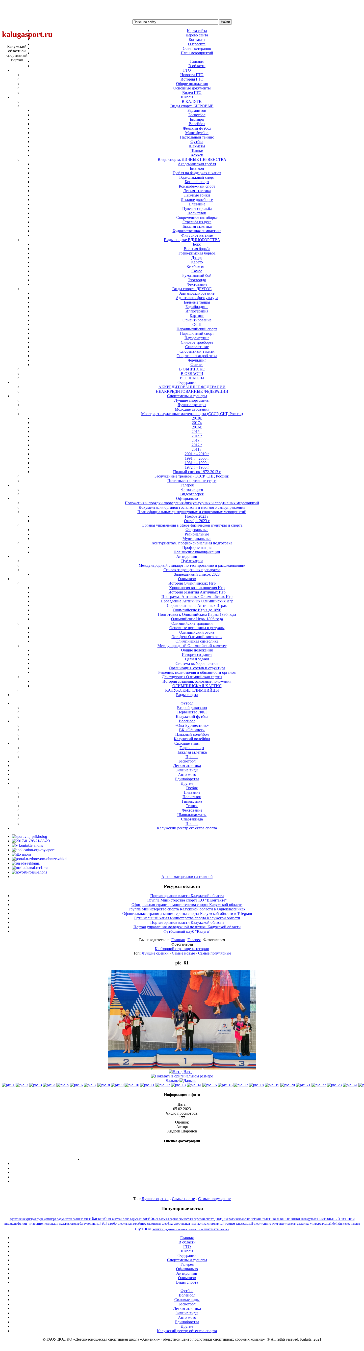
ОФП (197, 324)
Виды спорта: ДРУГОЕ (192, 289)
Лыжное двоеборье (197, 199)
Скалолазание (197, 347)
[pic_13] (178, 1085)
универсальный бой (324, 1223)
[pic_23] (334, 1085)
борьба (134, 1218)
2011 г (197, 449)
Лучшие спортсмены (191, 400)
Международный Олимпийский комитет (192, 646)
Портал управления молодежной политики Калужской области (187, 927)
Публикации (192, 561)
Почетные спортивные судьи (191, 480)
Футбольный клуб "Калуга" (186, 931)
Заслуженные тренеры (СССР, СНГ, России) (192, 476)
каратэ (230, 1219)
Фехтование (197, 284)
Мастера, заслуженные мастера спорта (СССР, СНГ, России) (192, 414)
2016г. (197, 427)
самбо (113, 1223)
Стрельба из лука (196, 222)
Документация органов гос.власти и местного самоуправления (192, 507)
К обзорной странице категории (182, 949)
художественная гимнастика (184, 1229)
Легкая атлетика (197, 191)
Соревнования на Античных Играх (197, 605)
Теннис (192, 806)
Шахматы (197, 146)
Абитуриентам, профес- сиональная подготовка (192, 543)
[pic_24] (350, 1085)
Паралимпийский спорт (197, 329)
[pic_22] (319, 1085)
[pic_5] (62, 1085)
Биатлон (197, 168)
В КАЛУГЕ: (192, 101)
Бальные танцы (197, 302)
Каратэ (197, 262)
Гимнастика (192, 801)
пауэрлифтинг (16, 1223)
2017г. (197, 423)
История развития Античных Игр (197, 592)
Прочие (191, 757)
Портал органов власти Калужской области (187, 896)
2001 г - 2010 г (197, 454)
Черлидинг (197, 360)
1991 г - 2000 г (197, 458)
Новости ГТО (192, 75)
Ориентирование (196, 320)
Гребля (192, 788)
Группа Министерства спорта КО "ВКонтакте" (187, 900)
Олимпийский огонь (196, 632)
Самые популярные (214, 953)
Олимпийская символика (197, 641)
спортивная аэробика (160, 1223)
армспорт (50, 1218)
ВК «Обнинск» (192, 730)
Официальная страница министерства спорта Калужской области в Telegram (187, 913)
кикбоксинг (243, 1219)
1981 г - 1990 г (197, 463)
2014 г (197, 436)
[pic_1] (8, 1085)
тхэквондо (278, 1223)
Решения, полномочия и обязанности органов (197, 672)
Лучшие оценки (155, 953)
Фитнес (196, 365)
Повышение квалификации (197, 552)
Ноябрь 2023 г (197, 516)
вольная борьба (169, 1219)
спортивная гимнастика (190, 1223)
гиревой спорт (204, 1219)
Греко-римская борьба (197, 253)
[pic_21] (303, 1085)
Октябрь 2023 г (197, 521)
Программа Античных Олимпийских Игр (197, 596)
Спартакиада (192, 819)
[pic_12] (163, 1085)
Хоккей (197, 155)
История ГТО (192, 79)
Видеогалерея (192, 494)
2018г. (197, 418)
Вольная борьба (197, 249)
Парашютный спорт (197, 333)
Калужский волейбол (192, 739)
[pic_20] (287, 1085)
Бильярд (197, 119)
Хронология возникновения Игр (197, 588)
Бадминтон (196, 110)
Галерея (194, 940)
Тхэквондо (197, 280)
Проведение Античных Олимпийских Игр (197, 601)
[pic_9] (117, 1085)
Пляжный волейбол (192, 734)
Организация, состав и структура (197, 668)
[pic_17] (241, 1085)
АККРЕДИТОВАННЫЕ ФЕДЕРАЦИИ (192, 387)
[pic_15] (209, 1085)
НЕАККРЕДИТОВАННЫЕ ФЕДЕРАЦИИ (192, 391)
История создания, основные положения (196, 681)
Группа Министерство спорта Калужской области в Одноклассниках (187, 909)
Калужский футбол (192, 716)
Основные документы (192, 88)
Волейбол (197, 124)
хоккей (158, 1229)
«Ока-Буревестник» (192, 725)
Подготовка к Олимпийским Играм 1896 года (197, 614)
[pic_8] (103, 1085)
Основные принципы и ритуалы (197, 628)
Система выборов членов (197, 663)
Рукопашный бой (196, 275)
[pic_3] (35, 1085)
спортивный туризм (221, 1223)
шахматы (212, 1229)
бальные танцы (82, 1219)
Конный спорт (197, 182)
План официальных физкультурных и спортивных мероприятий (191, 512)
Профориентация (196, 547)
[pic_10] (132, 1085)
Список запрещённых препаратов (192, 570)
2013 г (197, 440)
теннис (266, 1223)
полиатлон (51, 1223)
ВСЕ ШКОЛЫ (192, 378)
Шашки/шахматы (192, 815)
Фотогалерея (192, 489)
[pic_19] (272, 1085)
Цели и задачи (197, 659)
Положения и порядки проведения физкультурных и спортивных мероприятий (192, 503)
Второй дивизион (192, 707)
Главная (178, 940)
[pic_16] (225, 1085)
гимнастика (186, 1219)
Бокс (197, 244)
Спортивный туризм (197, 351)
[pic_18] (256, 1085)
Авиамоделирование (196, 293)
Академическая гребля (197, 164)
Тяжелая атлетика (197, 226)
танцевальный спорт (248, 1223)
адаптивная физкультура (27, 1219)
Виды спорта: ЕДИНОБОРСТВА (192, 240)
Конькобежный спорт (197, 186)
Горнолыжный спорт (197, 177)
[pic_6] (76, 1085)
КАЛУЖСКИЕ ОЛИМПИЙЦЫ (192, 690)
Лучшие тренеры (192, 405)
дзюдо (220, 1218)
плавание (36, 1223)
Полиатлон (196, 213)
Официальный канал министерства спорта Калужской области (187, 918)
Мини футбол (196, 133)
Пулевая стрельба (197, 208)
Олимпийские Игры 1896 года (197, 619)
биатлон (117, 1219)
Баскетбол (197, 115)
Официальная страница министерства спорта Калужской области (186, 904)
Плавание (197, 204)
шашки (224, 1229)
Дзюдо (196, 257)
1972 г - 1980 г (197, 467)
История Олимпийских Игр (192, 583)
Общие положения (192, 84)
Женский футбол (197, 128)
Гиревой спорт (192, 748)
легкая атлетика (264, 1219)
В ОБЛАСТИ (192, 373)
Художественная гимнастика (197, 231)
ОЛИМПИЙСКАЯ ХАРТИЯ (197, 686)
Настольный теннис (197, 137)
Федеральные (196, 530)
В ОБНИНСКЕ (192, 369)
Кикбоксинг (196, 266)
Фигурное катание (197, 235)
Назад (188, 1072)
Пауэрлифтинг (196, 338)
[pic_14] (194, 1085)
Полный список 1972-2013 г (197, 472)
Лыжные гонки (197, 195)
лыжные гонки (289, 1218)
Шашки (196, 150)
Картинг (197, 315)
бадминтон (65, 1219)
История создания (197, 654)
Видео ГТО (192, 92)
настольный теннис (336, 1218)
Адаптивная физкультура (197, 298)
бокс (126, 1219)
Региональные (197, 534)
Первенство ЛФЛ (192, 712)
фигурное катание (349, 1223)
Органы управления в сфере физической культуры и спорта (192, 525)
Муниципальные (196, 538)
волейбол (149, 1218)
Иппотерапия (196, 311)
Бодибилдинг (196, 307)
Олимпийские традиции (192, 623)
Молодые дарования (192, 409)
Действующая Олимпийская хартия (192, 677)
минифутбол (309, 1219)
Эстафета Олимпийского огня (197, 637)
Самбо (196, 271)
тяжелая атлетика (297, 1223)
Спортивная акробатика (197, 356)
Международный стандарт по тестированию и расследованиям (192, 565)
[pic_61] (182, 1068)
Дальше (172, 1080)
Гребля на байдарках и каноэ (197, 173)
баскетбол (102, 1218)
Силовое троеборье (197, 342)
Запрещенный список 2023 (197, 574)
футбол (144, 1228)
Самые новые (183, 953)
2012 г (197, 445)
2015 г (197, 431)
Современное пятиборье (196, 217)
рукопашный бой (95, 1223)
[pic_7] (90, 1085)
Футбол (196, 142)
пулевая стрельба (71, 1223)
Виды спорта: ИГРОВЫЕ (191, 106)
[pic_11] (147, 1085)
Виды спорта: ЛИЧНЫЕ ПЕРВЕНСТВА (192, 159)
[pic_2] (22, 1085)
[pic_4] (49, 1085)
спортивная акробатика (132, 1223)
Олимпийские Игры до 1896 (197, 610)
